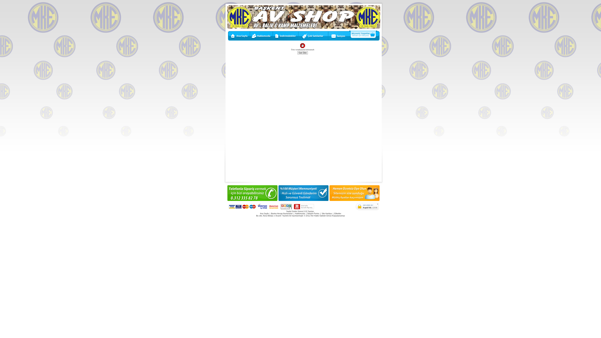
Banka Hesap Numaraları (282, 214)
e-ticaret (277, 216)
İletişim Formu (313, 214)
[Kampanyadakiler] (314, 40)
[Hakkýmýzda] (261, 40)
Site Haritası (327, 214)
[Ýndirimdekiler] (286, 40)
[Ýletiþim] (339, 40)
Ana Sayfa (264, 214)
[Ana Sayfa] (238, 40)
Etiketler (337, 214)
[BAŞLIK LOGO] (303, 28)
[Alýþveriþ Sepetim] (364, 40)
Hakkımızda (300, 214)
